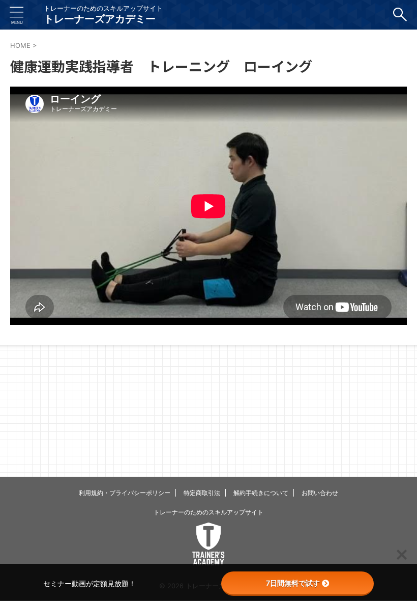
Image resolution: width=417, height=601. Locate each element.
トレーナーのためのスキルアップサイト (208, 512)
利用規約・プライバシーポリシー (124, 493)
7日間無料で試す (293, 583)
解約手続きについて (260, 493)
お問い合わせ (320, 493)
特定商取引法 (202, 493)
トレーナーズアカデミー (100, 19)
